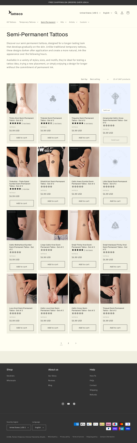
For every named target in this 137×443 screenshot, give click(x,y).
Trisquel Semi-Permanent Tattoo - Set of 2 (113, 309)
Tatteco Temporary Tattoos (21, 437)
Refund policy (52, 437)
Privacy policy (65, 437)
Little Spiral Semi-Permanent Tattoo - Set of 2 (115, 183)
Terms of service (78, 437)
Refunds (93, 394)
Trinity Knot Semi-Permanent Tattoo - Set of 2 (21, 119)
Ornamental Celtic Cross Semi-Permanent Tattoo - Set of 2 (115, 120)
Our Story (52, 376)
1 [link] (61, 343)
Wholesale (11, 380)
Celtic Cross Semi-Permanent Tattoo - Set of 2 (83, 309)
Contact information (107, 437)
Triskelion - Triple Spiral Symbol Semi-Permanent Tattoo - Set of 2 (19, 184)
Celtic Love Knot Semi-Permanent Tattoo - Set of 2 (52, 309)
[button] (28, 22)
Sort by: (84, 79)
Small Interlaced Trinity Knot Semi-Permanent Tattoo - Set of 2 (115, 247)
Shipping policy (92, 437)
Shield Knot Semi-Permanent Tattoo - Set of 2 (53, 183)
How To (93, 376)
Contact (93, 385)
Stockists (10, 376)
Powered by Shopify (38, 437)
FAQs (92, 380)
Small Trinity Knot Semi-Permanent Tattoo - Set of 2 (83, 246)
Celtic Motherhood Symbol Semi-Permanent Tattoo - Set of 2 (21, 247)
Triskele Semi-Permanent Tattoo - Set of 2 (51, 119)
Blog (50, 385)
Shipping (93, 390)
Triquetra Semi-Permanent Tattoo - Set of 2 (83, 119)
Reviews (51, 380)
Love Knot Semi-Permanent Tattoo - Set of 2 (20, 309)
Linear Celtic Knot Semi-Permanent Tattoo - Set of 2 (52, 246)
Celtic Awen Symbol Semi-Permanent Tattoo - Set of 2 (83, 183)
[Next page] (76, 343)
